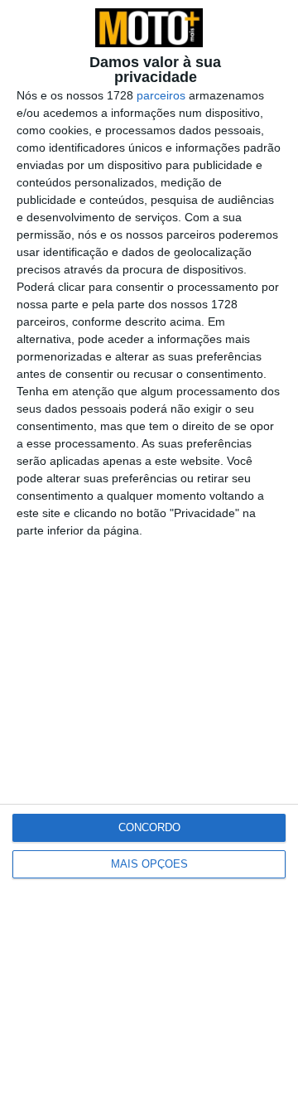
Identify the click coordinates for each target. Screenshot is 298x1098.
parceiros (161, 95)
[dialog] (149, 549)
